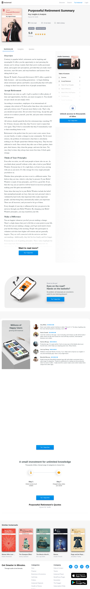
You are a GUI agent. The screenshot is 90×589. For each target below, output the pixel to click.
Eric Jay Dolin (40, 556)
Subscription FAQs (59, 586)
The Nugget (57, 583)
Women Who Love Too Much (11, 554)
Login (86, 2)
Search (69, 2)
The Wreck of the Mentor (44, 554)
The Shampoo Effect (25, 554)
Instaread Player (59, 574)
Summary (7, 49)
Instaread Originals (37, 583)
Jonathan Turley (76, 556)
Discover (62, 2)
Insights (21, 49)
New (32, 568)
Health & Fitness (36, 586)
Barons (56, 554)
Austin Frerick (58, 556)
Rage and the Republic (78, 554)
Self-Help (34, 577)
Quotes (31, 49)
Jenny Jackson (23, 556)
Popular (33, 571)
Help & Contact (58, 568)
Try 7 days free (28, 253)
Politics (33, 580)
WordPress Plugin (59, 577)
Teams (56, 571)
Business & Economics (38, 574)
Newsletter (57, 580)
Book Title (5, 9)
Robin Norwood (7, 556)
